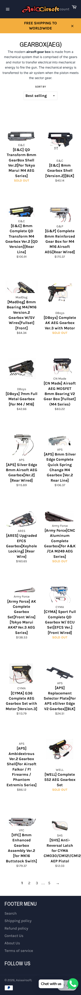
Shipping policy (18, 920)
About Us (12, 943)
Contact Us (13, 935)
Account (62, 9)
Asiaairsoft (24, 980)
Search (10, 913)
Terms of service (18, 950)
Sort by (40, 86)
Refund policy (16, 928)
